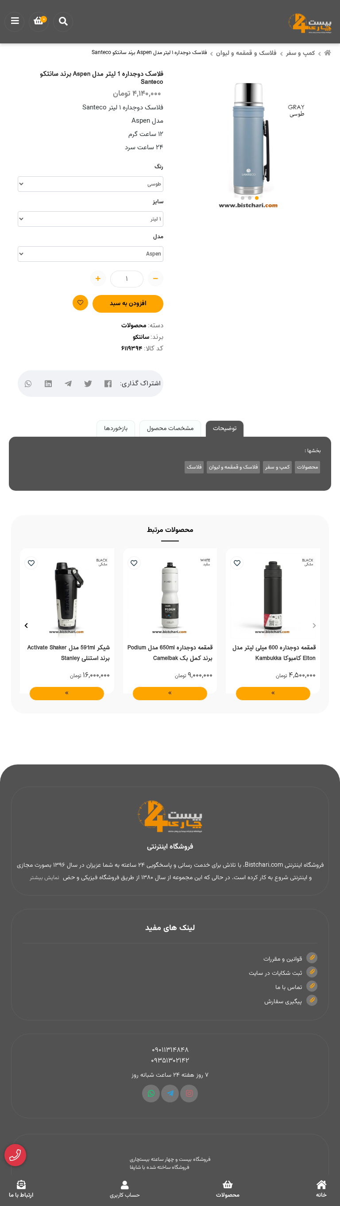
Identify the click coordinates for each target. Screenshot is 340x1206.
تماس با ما (288, 988)
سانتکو (141, 337)
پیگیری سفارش (283, 1002)
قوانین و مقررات (282, 959)
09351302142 (170, 1060)
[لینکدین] (48, 384)
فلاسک (194, 467)
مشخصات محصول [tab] (170, 429)
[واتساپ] (28, 384)
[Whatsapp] (151, 1093)
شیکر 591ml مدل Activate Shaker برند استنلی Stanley (68, 653)
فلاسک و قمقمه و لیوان (246, 53)
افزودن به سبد (128, 304)
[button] (314, 625)
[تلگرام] (68, 384)
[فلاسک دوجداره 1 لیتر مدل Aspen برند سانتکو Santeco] (170, 816)
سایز (158, 202)
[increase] (98, 278)
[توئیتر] (88, 384)
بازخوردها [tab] (116, 429)
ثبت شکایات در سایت (275, 973)
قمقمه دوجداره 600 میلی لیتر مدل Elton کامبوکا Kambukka (274, 653)
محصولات (134, 326)
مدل (158, 237)
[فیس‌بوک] (108, 384)
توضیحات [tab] (224, 429)
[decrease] (155, 278)
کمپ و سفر (300, 53)
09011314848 (170, 1050)
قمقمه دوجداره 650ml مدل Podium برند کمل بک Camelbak (170, 653)
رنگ (159, 167)
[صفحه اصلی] (327, 54)
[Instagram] (189, 1093)
